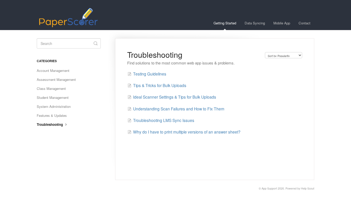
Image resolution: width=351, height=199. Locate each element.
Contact (304, 23)
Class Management (51, 88)
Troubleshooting (50, 124)
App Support (269, 188)
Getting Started (225, 23)
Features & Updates (52, 115)
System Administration (54, 106)
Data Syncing (255, 23)
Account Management (53, 70)
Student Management (53, 97)
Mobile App (281, 23)
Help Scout (307, 188)
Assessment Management (56, 79)
